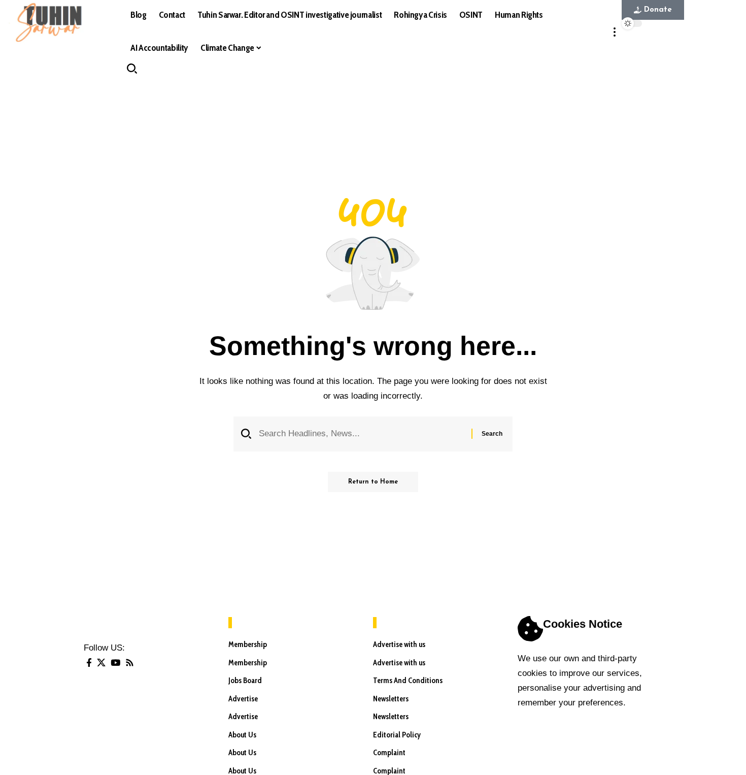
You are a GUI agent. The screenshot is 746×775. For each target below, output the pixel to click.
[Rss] (130, 663)
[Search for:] (361, 433)
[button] (614, 31)
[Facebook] (89, 663)
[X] (101, 663)
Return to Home (373, 482)
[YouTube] (115, 663)
